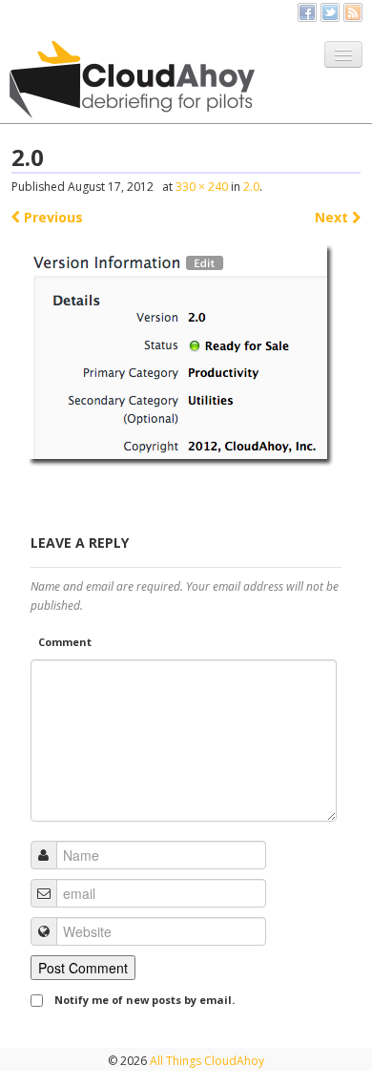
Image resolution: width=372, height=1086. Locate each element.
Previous (51, 217)
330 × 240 (202, 186)
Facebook (307, 12)
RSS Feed (352, 12)
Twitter (330, 12)
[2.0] (186, 358)
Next (333, 217)
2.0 (251, 186)
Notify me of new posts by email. (144, 999)
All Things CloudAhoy (205, 1061)
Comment (65, 642)
